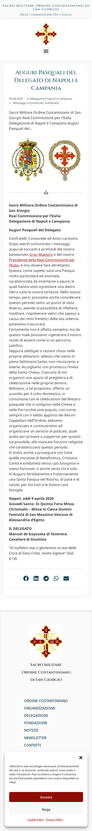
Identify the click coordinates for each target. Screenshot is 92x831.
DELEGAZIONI (36, 715)
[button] (81, 757)
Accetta (46, 797)
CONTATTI (32, 745)
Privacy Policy (54, 819)
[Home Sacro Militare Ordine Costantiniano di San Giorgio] (46, 34)
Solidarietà (52, 103)
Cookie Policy (35, 819)
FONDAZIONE (35, 723)
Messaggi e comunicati (28, 103)
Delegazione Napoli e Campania (51, 99)
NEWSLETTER (35, 738)
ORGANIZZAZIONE (39, 708)
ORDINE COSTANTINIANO (46, 701)
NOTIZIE (31, 730)
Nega (46, 809)
